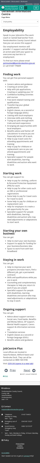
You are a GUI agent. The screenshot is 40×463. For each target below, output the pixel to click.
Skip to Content (5, 1)
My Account (24, 1)
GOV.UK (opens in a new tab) (20, 363)
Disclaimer (20, 448)
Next (27, 370)
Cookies (20, 446)
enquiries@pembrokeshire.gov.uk (12, 409)
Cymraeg (36, 4)
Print (6, 376)
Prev (13, 370)
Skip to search (15, 1)
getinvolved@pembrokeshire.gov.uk (19, 63)
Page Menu (6, 17)
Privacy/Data (20, 444)
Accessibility (29, 4)
